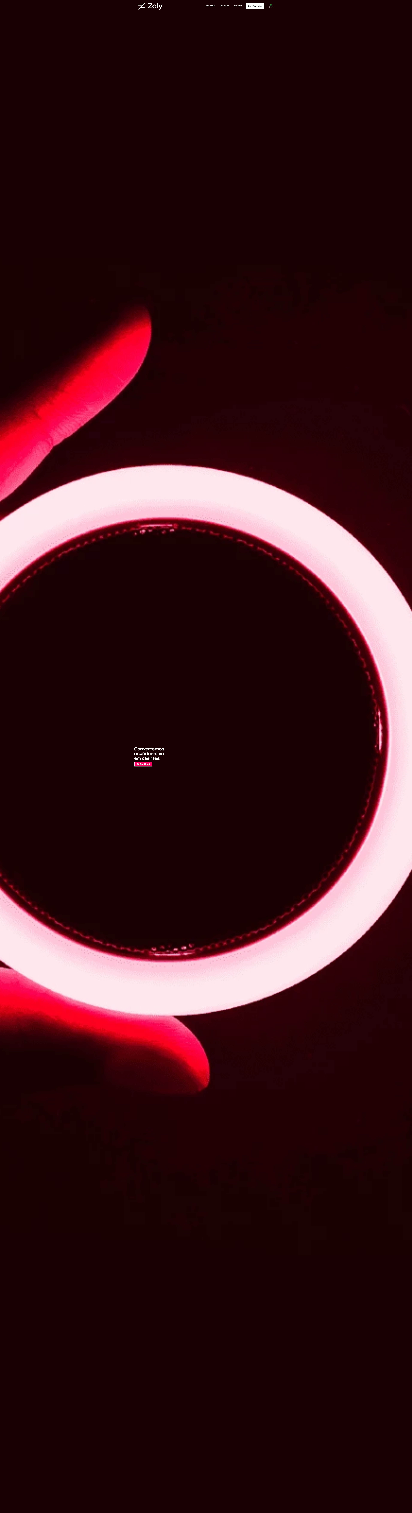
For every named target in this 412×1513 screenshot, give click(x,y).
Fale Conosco (255, 6)
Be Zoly (238, 6)
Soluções (224, 6)
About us (210, 6)
